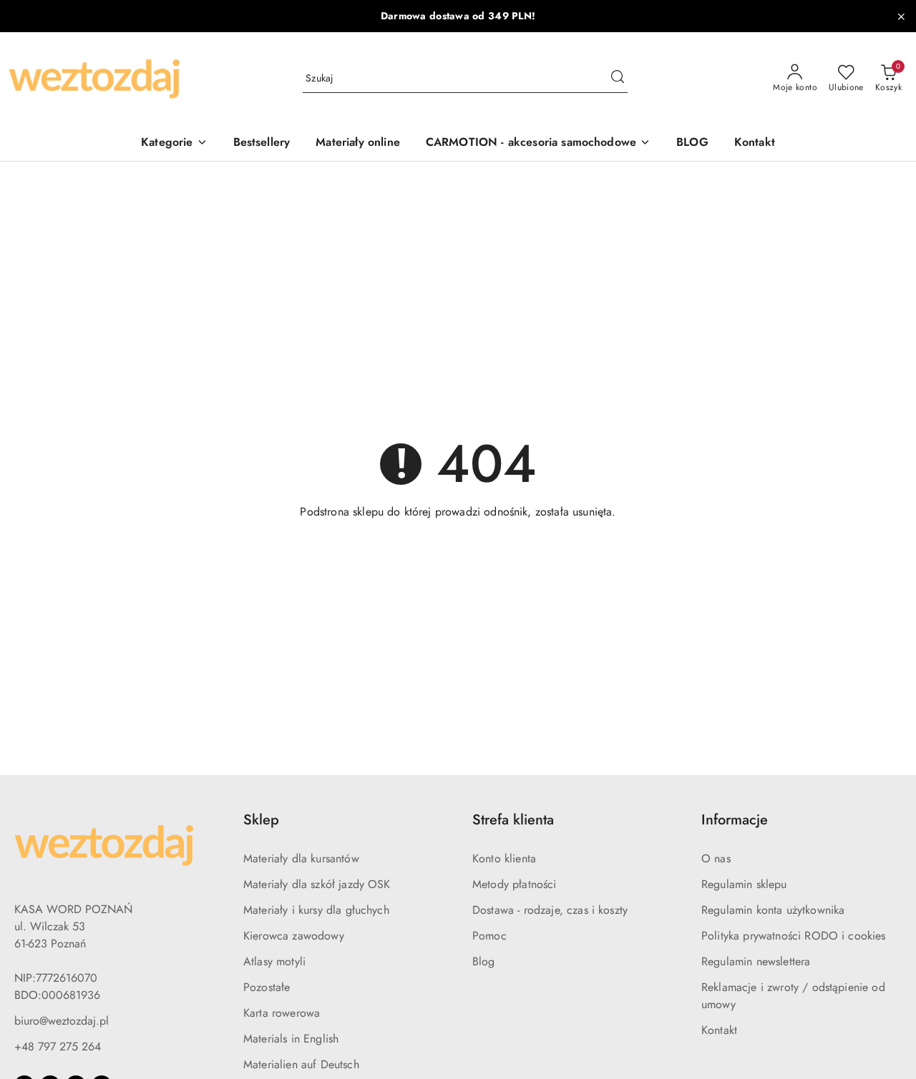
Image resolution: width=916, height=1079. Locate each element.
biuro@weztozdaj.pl (61, 1021)
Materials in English (290, 1038)
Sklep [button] (261, 819)
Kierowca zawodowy (293, 935)
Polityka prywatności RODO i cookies (793, 935)
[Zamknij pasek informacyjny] (901, 16)
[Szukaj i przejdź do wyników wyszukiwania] (618, 78)
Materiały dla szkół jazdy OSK (317, 884)
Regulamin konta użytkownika (772, 910)
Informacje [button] (734, 819)
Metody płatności (514, 884)
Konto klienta (504, 858)
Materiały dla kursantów (301, 858)
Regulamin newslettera (755, 961)
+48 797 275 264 (57, 1046)
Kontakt (719, 1030)
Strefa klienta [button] (513, 819)
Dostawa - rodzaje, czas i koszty (550, 910)
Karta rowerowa (281, 1013)
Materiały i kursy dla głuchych (316, 910)
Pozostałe (266, 987)
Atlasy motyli (274, 961)
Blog (483, 961)
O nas (716, 858)
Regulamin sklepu (744, 884)
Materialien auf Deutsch (301, 1064)
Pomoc (489, 935)
